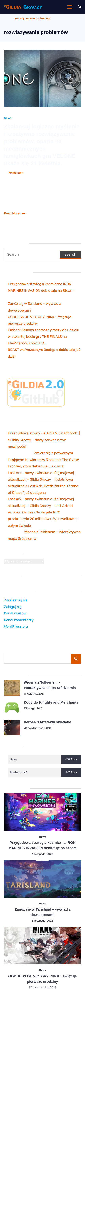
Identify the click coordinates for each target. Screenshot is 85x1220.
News (8, 118)
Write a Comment (66, 173)
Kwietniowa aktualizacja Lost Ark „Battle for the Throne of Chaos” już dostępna (43, 486)
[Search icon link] (78, 7)
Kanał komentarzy (19, 620)
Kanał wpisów (15, 613)
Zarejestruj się (15, 600)
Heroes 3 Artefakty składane (47, 722)
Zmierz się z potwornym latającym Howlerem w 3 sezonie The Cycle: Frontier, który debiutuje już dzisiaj (43, 459)
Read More (12, 213)
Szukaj (76, 659)
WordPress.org (16, 626)
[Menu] (69, 7)
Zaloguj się (13, 607)
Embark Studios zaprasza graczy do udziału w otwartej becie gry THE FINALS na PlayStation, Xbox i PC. (43, 336)
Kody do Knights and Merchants (51, 702)
